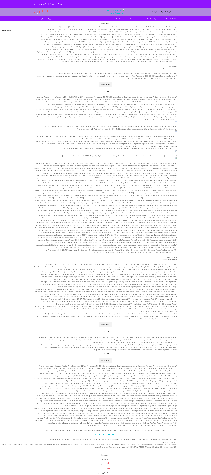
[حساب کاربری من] (176, 12)
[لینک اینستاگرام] (175, 3)
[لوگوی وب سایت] (105, 12)
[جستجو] (52, 12)
